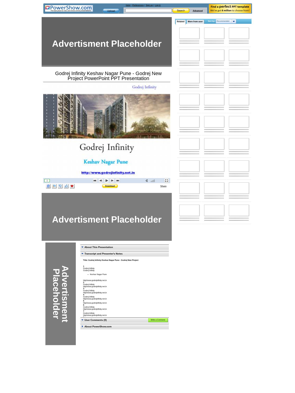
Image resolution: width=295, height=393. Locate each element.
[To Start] (95, 180)
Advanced (198, 11)
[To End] (117, 180)
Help (128, 5)
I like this (66, 186)
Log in (158, 5)
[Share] (158, 186)
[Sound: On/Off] (147, 180)
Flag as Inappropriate (54, 186)
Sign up (149, 5)
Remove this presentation (48, 186)
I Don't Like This (60, 186)
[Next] (112, 180)
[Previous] (100, 180)
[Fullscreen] (166, 180)
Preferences (138, 5)
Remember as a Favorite (72, 186)
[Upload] (111, 10)
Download (110, 186)
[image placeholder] (189, 33)
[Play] (106, 180)
